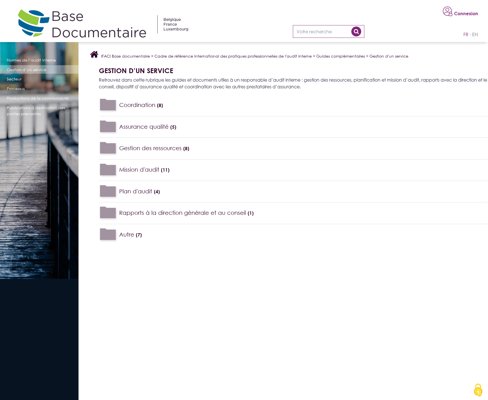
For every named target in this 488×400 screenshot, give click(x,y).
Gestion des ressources (154, 148)
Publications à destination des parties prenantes (36, 110)
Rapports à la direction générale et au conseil (186, 212)
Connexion (466, 13)
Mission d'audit (144, 169)
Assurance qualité (147, 126)
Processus (16, 88)
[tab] (293, 105)
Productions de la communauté (38, 98)
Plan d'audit (139, 191)
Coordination (141, 104)
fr (466, 34)
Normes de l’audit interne (31, 60)
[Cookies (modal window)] (478, 390)
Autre (130, 234)
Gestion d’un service (26, 69)
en (475, 34)
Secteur (14, 78)
